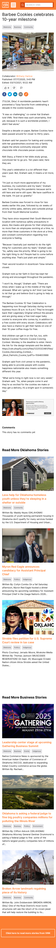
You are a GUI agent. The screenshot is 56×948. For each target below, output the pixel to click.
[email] (20, 94)
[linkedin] (15, 94)
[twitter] (10, 94)
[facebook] (4, 94)
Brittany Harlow (24, 76)
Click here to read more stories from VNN (28, 933)
